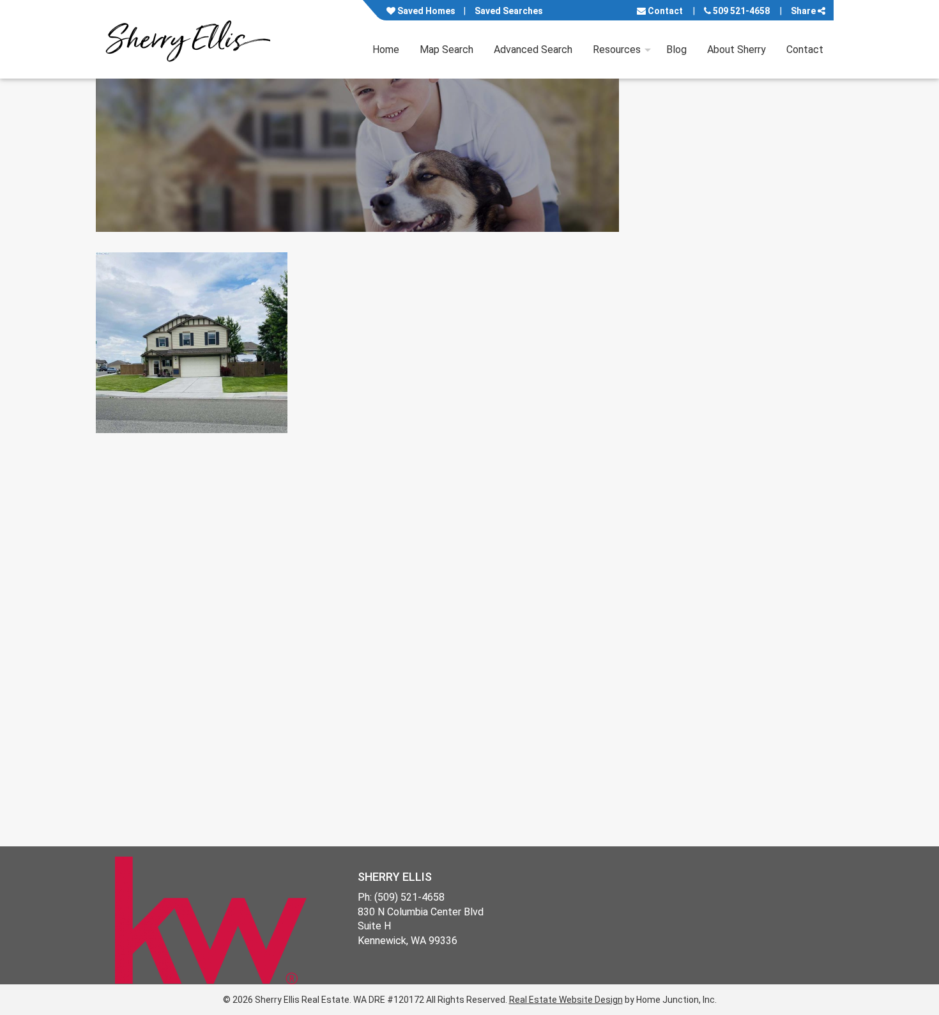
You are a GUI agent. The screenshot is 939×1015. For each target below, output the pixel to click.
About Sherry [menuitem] (736, 49)
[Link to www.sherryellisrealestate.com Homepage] (187, 39)
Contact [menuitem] (804, 49)
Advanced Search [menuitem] (533, 49)
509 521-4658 (740, 11)
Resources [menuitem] (617, 49)
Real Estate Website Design (566, 1000)
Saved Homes (425, 11)
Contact (664, 11)
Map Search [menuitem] (446, 49)
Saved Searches (509, 11)
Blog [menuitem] (676, 49)
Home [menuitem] (385, 49)
